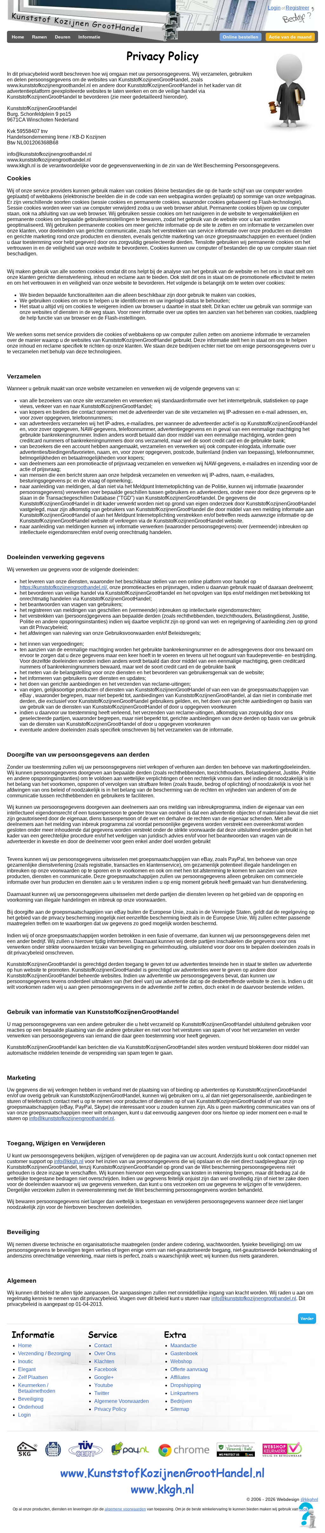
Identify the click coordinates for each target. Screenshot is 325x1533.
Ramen (39, 36)
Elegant (27, 1369)
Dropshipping (185, 1385)
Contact (103, 1345)
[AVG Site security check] (239, 1455)
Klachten (104, 1361)
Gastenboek (184, 1353)
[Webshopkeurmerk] (285, 1455)
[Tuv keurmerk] (89, 1455)
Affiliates (180, 1377)
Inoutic (25, 1361)
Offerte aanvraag (189, 1369)
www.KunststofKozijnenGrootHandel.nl (162, 1472)
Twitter (101, 1393)
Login (24, 1415)
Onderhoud (30, 1407)
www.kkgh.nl (162, 1489)
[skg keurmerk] (30, 1455)
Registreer (297, 7)
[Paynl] (133, 1455)
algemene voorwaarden (125, 1509)
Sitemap (179, 1409)
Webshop (181, 1361)
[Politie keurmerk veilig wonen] (56, 1455)
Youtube (103, 1385)
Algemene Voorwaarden (121, 1401)
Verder (307, 1318)
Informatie (89, 36)
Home (18, 36)
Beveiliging (30, 1399)
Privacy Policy (110, 1409)
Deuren (62, 36)
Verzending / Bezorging (44, 1353)
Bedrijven (181, 1401)
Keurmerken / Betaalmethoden (36, 1388)
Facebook (105, 1369)
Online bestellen (240, 36)
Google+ (104, 1377)
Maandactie (183, 1345)
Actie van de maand (290, 36)
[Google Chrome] (187, 1455)
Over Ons (105, 1353)
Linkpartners (184, 1393)
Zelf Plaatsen (33, 1377)
